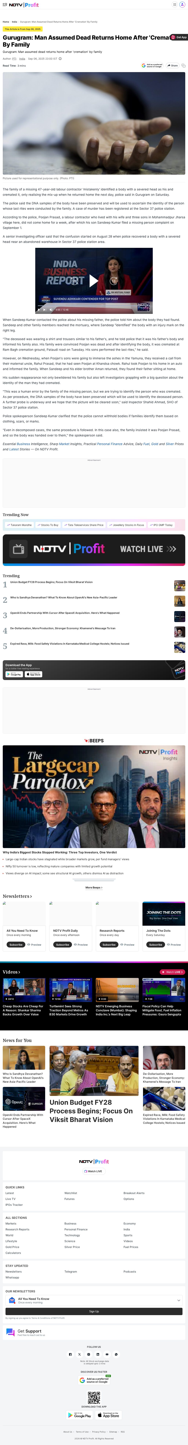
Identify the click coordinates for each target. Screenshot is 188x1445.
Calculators (13, 1253)
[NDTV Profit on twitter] (79, 1354)
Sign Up (94, 1311)
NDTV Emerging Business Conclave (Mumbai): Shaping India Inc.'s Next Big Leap (116, 1010)
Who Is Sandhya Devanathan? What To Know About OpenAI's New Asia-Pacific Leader (23, 1077)
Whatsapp (12, 1277)
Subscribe (16, 944)
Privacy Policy (99, 1432)
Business (23, 444)
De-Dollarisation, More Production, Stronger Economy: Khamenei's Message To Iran (164, 1077)
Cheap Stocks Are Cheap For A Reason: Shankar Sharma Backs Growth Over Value (23, 1010)
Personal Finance (109, 444)
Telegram (70, 1271)
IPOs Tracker (14, 1205)
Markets (11, 1223)
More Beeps (93, 887)
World (9, 1235)
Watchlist (70, 1193)
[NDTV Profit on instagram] (89, 1354)
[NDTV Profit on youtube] (107, 1354)
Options (129, 1199)
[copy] (183, 65)
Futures (69, 1199)
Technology (72, 1235)
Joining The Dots (158, 930)
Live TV (11, 1199)
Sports (128, 1235)
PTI (14, 58)
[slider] (94, 305)
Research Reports (112, 930)
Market (64, 444)
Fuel (146, 444)
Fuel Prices (131, 1247)
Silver (170, 444)
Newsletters (14, 1271)
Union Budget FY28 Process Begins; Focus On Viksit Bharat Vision (91, 1111)
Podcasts (130, 1271)
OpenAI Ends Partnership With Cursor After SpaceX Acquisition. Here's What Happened (23, 1121)
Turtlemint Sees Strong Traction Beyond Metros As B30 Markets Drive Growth (68, 1010)
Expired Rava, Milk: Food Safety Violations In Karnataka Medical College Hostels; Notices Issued (164, 1119)
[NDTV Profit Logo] (94, 1160)
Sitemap (113, 1432)
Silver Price (72, 1247)
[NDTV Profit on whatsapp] (116, 1354)
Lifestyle (11, 1241)
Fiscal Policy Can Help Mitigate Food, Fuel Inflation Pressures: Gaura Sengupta (161, 1010)
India (22, 58)
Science (69, 1241)
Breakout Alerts (134, 1193)
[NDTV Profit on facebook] (70, 1354)
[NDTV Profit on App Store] (108, 1414)
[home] (24, 4)
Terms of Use (82, 1432)
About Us (67, 1432)
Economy (130, 1223)
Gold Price (12, 1247)
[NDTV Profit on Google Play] (79, 1414)
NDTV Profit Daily (65, 930)
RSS (123, 1432)
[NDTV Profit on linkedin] (98, 1354)
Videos (128, 1241)
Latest (14, 449)
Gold (154, 444)
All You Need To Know (22, 930)
